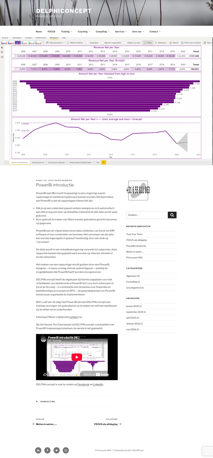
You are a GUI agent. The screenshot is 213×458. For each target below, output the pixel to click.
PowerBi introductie (136, 246)
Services (119, 31)
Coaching (83, 31)
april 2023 (131, 317)
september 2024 (134, 312)
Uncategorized (133, 287)
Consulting (101, 31)
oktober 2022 (133, 323)
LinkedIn (98, 384)
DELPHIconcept (64, 11)
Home (39, 31)
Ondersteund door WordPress (129, 450)
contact (73, 317)
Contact (154, 31)
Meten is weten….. (135, 251)
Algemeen (131, 276)
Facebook (83, 384)
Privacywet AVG (134, 257)
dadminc (67, 180)
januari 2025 (132, 306)
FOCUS (51, 31)
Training (65, 31)
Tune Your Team (134, 234)
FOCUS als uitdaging (136, 240)
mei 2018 (131, 329)
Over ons (136, 31)
